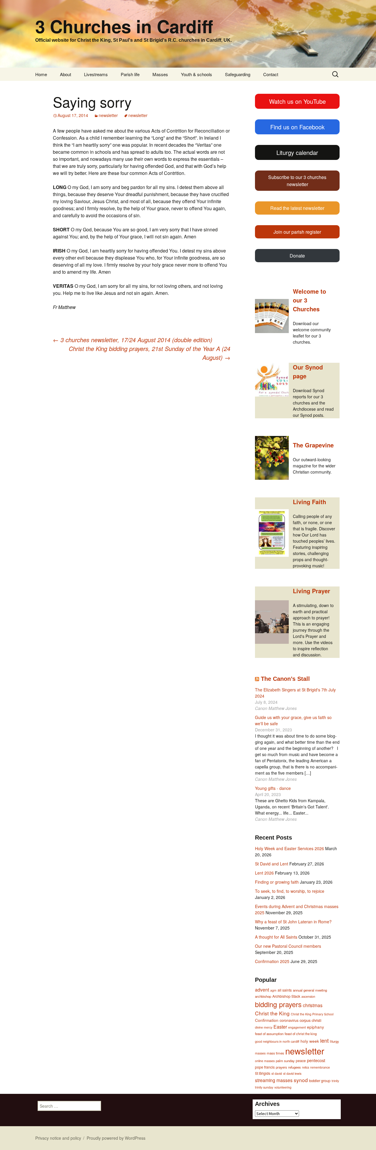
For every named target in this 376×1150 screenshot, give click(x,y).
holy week (310, 1041)
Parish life (130, 74)
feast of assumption (269, 1033)
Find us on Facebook (297, 127)
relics (305, 1067)
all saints (285, 990)
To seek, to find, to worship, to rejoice (289, 891)
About (65, 74)
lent (324, 1040)
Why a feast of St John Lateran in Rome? (293, 922)
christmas (313, 1005)
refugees (294, 1067)
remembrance (320, 1067)
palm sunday (285, 1060)
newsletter (108, 115)
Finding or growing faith (277, 882)
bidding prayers (278, 1004)
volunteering (282, 1087)
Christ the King (272, 1013)
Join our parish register (297, 231)
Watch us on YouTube (297, 101)
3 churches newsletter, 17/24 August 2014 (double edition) (132, 339)
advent (262, 989)
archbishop (263, 996)
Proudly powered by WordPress (116, 1138)
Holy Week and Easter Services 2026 (289, 848)
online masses (265, 1061)
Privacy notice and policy (58, 1138)
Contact (270, 74)
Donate (297, 255)
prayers (281, 1067)
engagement (297, 1027)
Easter (280, 1026)
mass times (275, 1053)
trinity (335, 1081)
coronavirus (289, 1020)
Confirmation (266, 1020)
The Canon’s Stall (285, 679)
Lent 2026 (264, 873)
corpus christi (310, 1020)
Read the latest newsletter (297, 208)
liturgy (334, 1041)
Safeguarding (237, 74)
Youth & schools (196, 74)
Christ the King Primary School (312, 1014)
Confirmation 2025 (272, 961)
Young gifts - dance (273, 788)
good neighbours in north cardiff (277, 1041)
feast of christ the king (301, 1033)
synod (301, 1080)
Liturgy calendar (297, 152)
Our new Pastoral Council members (288, 946)
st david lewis (292, 1073)
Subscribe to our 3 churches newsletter (297, 181)
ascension (308, 996)
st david (276, 1073)
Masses (160, 74)
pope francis (265, 1067)
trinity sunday (264, 1087)
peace (301, 1060)
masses (260, 1053)
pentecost (316, 1060)
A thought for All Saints (276, 937)
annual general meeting (310, 990)
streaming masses (274, 1080)
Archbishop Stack (286, 996)
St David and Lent (271, 864)
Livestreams (96, 74)
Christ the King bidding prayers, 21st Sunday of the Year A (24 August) (149, 353)
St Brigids (262, 1073)
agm (273, 990)
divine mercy (263, 1027)
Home (41, 74)
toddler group (319, 1080)
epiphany (315, 1027)
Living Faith (309, 501)
